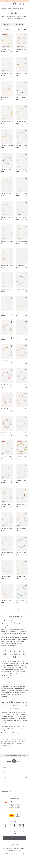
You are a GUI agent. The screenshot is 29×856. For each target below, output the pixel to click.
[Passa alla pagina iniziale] (14, 3)
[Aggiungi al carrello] (11, 51)
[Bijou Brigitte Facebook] (14, 825)
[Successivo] (26, 609)
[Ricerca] (5, 4)
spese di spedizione (22, 848)
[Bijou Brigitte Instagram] (10, 825)
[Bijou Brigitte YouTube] (23, 825)
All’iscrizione (14, 838)
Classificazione (22, 29)
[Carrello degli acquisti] (27, 4)
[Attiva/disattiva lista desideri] (11, 34)
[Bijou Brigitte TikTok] (5, 825)
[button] (20, 4)
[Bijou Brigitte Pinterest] (19, 825)
